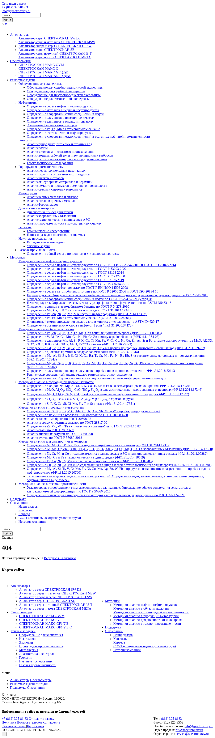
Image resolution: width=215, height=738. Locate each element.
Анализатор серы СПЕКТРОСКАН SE (46, 49)
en (6, 23)
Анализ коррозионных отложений (51, 216)
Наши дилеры (28, 506)
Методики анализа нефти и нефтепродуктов (50, 261)
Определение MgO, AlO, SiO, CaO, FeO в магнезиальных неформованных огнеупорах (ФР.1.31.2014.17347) (108, 394)
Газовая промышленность (36, 250)
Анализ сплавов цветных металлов (52, 200)
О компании (19, 502)
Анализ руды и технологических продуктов (58, 174)
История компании (32, 521)
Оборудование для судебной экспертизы (56, 91)
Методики (17, 257)
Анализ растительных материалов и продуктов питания (67, 159)
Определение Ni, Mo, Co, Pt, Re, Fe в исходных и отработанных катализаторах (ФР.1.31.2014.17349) (98, 445)
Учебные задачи (38, 246)
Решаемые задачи (22, 80)
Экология (25, 140)
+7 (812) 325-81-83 (15, 7)
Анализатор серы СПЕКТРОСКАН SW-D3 (49, 38)
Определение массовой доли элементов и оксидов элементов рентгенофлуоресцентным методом (96, 378)
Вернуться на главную (60, 558)
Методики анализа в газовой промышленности (52, 484)
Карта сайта (35, 726)
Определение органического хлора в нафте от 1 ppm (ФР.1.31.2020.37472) (79, 325)
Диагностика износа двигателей (50, 212)
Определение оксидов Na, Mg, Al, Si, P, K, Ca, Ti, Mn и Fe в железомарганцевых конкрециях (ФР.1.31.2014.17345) (108, 386)
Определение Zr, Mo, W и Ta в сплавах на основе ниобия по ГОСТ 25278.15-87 (84, 426)
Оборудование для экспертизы (40, 83)
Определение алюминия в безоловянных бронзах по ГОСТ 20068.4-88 (77, 415)
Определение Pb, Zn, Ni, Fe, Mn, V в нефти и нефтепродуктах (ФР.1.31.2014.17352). (87, 314)
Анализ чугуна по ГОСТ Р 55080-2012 (54, 437)
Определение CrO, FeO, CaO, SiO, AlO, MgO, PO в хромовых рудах (80, 399)
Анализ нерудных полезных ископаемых (56, 170)
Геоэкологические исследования (50, 163)
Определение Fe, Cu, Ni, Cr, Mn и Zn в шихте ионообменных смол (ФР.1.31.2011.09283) (90, 461)
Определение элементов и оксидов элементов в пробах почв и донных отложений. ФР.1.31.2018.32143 (101, 370)
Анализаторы (19, 34)
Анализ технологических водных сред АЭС (58, 219)
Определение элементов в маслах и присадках (60, 121)
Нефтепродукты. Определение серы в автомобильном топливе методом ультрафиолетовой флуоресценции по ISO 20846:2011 (117, 295)
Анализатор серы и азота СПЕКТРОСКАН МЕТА (54, 57)
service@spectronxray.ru (192, 733)
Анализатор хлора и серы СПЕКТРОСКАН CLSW (55, 46)
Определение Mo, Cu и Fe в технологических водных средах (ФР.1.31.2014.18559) (86, 457)
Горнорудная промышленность (40, 166)
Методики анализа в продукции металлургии (51, 407)
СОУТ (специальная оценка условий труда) (49, 518)
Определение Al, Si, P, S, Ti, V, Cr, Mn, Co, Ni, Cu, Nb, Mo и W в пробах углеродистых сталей (93, 411)
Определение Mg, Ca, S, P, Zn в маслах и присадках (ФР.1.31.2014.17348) (79, 310)
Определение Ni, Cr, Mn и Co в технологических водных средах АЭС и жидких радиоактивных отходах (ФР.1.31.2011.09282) (117, 453)
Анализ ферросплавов (43, 204)
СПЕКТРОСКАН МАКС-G (38, 68)
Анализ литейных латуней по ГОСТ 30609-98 (60, 434)
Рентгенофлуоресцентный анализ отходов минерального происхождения (79, 374)
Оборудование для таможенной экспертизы (58, 99)
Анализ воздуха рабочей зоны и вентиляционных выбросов (70, 155)
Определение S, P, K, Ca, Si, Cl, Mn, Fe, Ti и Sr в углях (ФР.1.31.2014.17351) (81, 403)
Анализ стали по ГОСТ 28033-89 (50, 430)
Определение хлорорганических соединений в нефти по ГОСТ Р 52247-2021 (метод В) (89, 299)
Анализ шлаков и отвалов (45, 178)
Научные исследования (35, 238)
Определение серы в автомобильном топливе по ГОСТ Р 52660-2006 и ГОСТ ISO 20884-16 (92, 291)
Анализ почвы (37, 148)
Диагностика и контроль (36, 208)
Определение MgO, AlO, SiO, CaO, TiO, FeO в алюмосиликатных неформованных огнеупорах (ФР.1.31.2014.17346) (114, 389)
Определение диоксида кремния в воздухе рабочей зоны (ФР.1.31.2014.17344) (83, 352)
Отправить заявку (41, 718)
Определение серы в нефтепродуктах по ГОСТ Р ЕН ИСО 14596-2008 (77, 287)
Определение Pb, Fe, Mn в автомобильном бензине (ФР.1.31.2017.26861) (79, 318)
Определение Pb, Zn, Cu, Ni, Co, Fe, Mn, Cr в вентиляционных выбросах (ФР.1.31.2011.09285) (94, 333)
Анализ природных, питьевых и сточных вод (59, 144)
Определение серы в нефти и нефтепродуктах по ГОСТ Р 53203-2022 (77, 268)
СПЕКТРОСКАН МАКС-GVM (41, 65)
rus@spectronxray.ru (189, 730)
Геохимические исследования (48, 231)
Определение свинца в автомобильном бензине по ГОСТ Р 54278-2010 (78, 306)
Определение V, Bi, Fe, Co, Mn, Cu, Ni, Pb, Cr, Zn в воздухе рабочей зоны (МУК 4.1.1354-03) (93, 336)
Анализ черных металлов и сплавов (52, 197)
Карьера (24, 514)
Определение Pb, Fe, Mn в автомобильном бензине (63, 129)
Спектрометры (20, 61)
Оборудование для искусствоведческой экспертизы (64, 95)
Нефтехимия (27, 102)
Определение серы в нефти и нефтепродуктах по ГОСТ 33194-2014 (75, 272)
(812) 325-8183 (171, 718)
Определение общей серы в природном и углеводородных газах (73, 253)
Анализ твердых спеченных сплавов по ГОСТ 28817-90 (67, 422)
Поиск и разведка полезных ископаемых (56, 234)
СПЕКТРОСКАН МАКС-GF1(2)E (43, 72)
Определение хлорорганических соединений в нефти (65, 114)
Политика (9, 722)
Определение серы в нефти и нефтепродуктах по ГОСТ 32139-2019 (75, 280)
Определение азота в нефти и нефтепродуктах (60, 133)
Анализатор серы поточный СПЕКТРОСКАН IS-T (55, 53)
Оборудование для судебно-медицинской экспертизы (65, 87)
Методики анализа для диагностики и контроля (52, 441)
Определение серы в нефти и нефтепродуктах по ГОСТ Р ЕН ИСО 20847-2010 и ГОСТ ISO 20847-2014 (101, 265)
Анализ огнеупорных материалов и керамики (60, 182)
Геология (24, 227)
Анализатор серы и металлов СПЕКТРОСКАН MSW (56, 42)
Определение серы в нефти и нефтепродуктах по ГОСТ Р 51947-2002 (77, 276)
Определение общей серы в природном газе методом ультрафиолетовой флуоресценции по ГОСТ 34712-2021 (106, 495)
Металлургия (27, 193)
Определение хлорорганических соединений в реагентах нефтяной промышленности (88, 136)
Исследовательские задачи (46, 242)
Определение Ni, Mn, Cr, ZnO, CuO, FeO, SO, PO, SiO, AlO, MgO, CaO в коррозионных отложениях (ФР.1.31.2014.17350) (120, 449)
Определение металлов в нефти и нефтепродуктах (63, 110)
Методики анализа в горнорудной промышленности (56, 382)
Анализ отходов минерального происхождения (60, 151)
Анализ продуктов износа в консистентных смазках (64, 223)
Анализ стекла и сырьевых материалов (55, 189)
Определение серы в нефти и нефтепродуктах (60, 106)
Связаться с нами (14, 3)
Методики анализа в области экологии (46, 329)
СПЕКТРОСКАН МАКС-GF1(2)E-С (44, 76)
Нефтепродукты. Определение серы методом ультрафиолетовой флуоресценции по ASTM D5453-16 (99, 302)
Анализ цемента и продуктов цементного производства (67, 185)
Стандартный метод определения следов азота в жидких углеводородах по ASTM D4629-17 (93, 321)
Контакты (25, 510)
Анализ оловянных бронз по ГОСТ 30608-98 (59, 419)
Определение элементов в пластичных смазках (60, 117)
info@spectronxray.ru (16, 11)
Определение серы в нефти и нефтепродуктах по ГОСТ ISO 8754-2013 (77, 284)
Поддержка (18, 499)
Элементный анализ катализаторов (52, 125)
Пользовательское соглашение (38, 722)
